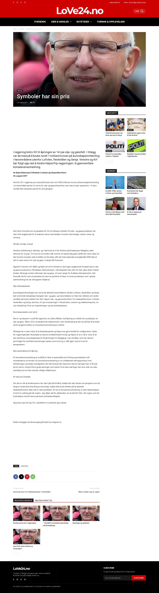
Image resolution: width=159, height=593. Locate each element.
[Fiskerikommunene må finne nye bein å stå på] (115, 124)
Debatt (21, 29)
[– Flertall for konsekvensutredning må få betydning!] (56, 513)
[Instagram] (17, 2)
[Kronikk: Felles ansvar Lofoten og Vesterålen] (115, 182)
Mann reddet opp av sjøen (89, 492)
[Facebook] (13, 2)
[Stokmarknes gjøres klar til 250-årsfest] (136, 124)
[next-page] (111, 161)
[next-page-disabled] (18, 553)
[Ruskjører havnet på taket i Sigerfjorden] (136, 145)
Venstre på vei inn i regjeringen (24, 523)
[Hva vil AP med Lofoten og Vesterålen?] (26, 536)
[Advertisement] (56, 129)
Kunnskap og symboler (81, 523)
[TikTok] (21, 2)
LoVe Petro (24, 466)
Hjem (15, 29)
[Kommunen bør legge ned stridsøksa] (136, 182)
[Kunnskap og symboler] (86, 513)
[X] (25, 2)
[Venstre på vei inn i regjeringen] (26, 513)
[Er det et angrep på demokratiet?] (136, 203)
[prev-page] (14, 553)
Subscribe (139, 578)
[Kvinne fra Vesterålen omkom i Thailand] (115, 145)
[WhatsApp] (32, 476)
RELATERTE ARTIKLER (23, 501)
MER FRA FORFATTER (43, 501)
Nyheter (20, 91)
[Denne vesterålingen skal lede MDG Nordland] (115, 203)
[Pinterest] (27, 476)
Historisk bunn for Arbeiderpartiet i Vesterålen (32, 492)
